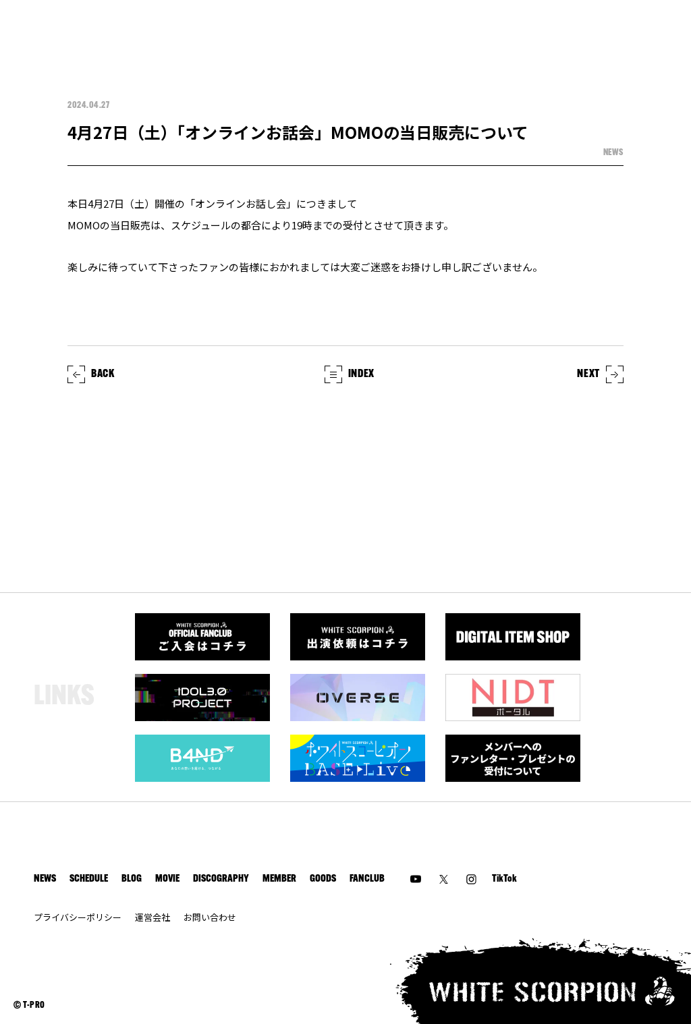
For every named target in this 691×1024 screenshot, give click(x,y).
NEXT (588, 374)
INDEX (361, 374)
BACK (103, 374)
